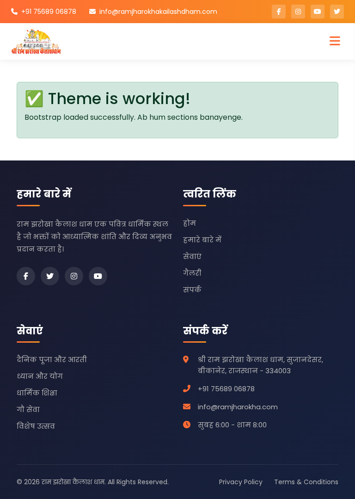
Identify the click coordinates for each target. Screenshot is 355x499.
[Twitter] (50, 276)
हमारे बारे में (202, 240)
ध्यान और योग (40, 376)
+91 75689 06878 (48, 11)
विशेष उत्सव (36, 426)
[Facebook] (26, 276)
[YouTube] (98, 276)
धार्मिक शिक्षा (37, 393)
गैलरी (192, 273)
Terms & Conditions (306, 482)
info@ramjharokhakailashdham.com (158, 11)
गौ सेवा (28, 409)
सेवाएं (192, 256)
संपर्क (192, 290)
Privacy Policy (241, 482)
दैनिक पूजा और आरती (52, 359)
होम (189, 223)
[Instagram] (74, 276)
